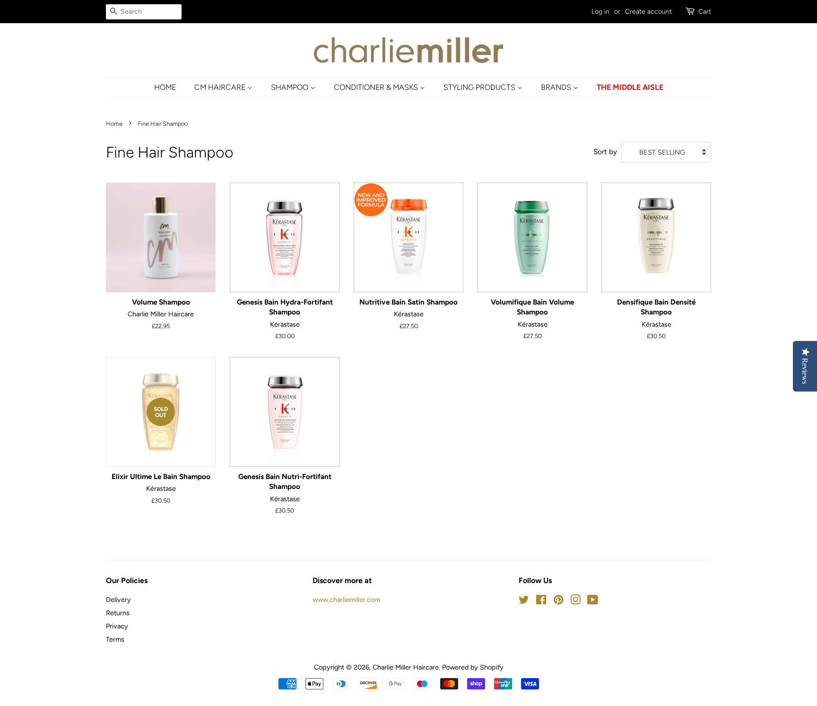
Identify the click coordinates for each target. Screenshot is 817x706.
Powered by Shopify (473, 667)
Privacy (117, 626)
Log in (600, 12)
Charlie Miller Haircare (406, 667)
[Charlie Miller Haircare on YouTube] (592, 601)
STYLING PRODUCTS (480, 87)
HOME (165, 87)
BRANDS (557, 87)
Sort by (605, 151)
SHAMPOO (290, 87)
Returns (118, 613)
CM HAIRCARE (220, 87)
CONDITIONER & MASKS (377, 87)
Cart (704, 12)
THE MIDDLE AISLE (630, 87)
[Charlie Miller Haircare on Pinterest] (558, 601)
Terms (115, 639)
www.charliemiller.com (346, 599)
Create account (648, 12)
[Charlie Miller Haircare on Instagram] (575, 601)
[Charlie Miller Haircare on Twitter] (524, 601)
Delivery (118, 599)
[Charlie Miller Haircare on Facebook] (541, 601)
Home (114, 123)
